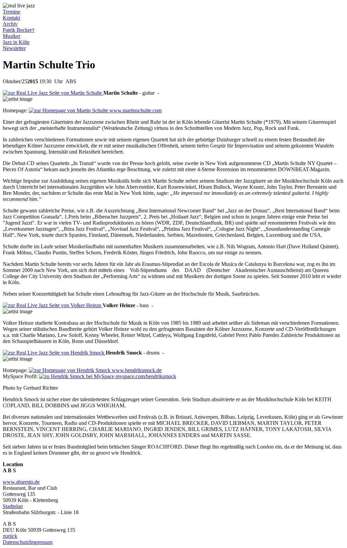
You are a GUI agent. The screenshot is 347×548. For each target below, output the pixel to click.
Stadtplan (13, 506)
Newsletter (14, 48)
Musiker (11, 36)
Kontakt (11, 18)
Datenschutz (16, 542)
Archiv (10, 24)
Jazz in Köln (16, 42)
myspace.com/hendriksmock (145, 376)
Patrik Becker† (19, 30)
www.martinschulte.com (135, 110)
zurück (10, 536)
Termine (11, 12)
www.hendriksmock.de (136, 370)
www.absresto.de (21, 482)
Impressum (41, 542)
